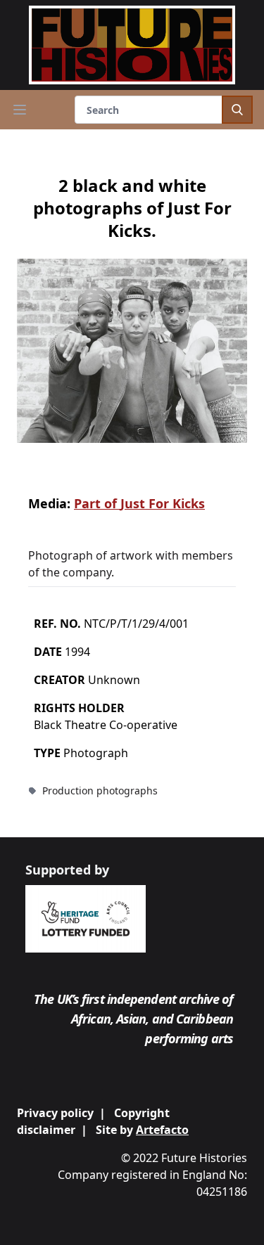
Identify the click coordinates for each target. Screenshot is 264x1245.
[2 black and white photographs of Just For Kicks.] (132, 351)
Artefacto (162, 1129)
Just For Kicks (162, 503)
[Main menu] (20, 110)
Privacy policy (55, 1113)
